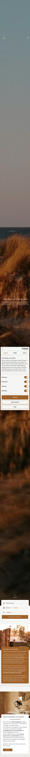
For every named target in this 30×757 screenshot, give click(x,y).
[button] (13, 597)
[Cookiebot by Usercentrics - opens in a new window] (22, 349)
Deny (15, 406)
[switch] (26, 382)
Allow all (15, 397)
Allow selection (15, 402)
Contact (7, 750)
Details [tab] (15, 353)
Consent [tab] (5, 353)
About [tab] (24, 353)
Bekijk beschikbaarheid (15, 617)
